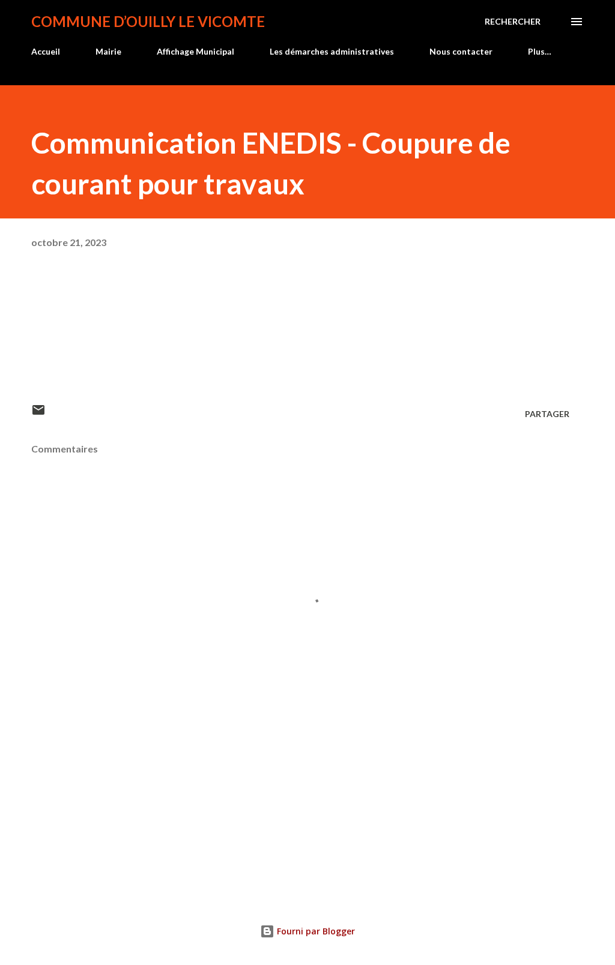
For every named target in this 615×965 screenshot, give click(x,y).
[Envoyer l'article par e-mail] (38, 414)
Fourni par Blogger (314, 931)
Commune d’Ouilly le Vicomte (148, 21)
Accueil (45, 51)
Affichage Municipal (195, 51)
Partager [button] (547, 414)
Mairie (108, 51)
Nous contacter (460, 51)
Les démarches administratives (332, 51)
